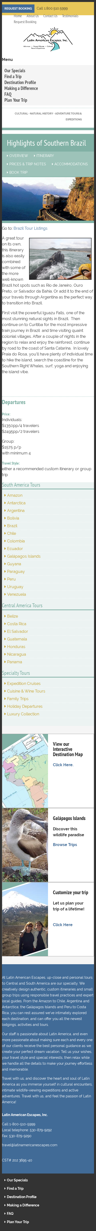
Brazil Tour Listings (31, 228)
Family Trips (18, 698)
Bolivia (13, 518)
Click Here (63, 924)
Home (18, 15)
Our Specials (14, 70)
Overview (18, 156)
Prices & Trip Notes (27, 164)
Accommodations (71, 164)
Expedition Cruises (24, 683)
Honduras (16, 646)
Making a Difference (21, 88)
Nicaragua (16, 654)
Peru (11, 579)
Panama (14, 662)
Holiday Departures (25, 706)
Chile (11, 533)
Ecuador (15, 548)
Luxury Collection (23, 714)
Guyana (14, 564)
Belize (12, 616)
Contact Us (50, 15)
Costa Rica (16, 624)
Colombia (16, 541)
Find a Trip (13, 76)
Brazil (12, 526)
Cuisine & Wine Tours (26, 691)
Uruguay (15, 586)
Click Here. (63, 765)
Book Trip (18, 172)
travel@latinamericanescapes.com (29, 1145)
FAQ (8, 94)
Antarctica (16, 503)
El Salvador (17, 631)
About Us (33, 15)
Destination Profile (20, 82)
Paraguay (16, 571)
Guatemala (17, 639)
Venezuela (16, 594)
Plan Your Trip (15, 100)
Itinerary (45, 156)
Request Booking (18, 8)
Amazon (14, 495)
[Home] (48, 42)
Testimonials (70, 15)
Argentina (16, 510)
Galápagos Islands (24, 556)
